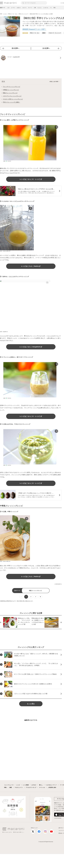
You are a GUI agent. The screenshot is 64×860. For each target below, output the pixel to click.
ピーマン (13, 7)
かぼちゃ (19, 7)
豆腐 (35, 7)
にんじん (40, 7)
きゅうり (24, 7)
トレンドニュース (9, 785)
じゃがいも (45, 7)
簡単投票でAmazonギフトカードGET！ (34, 29)
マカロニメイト (19, 787)
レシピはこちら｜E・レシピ (30, 179)
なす (9, 7)
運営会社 (60, 833)
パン (51, 7)
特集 (5, 787)
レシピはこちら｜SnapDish (30, 347)
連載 (10, 787)
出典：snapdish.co (4, 331)
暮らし (41, 785)
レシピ (18, 785)
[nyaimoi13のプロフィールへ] (31, 57)
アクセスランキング (31, 787)
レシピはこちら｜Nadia (30, 266)
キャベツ (30, 7)
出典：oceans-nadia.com (5, 251)
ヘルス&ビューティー (51, 785)
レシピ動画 (26, 785)
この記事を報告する (58, 584)
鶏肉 (55, 7)
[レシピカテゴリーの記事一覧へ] (25, 33)
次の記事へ (46, 48)
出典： (4, 161)
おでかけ (34, 785)
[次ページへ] (40, 597)
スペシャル (42, 787)
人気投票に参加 (52, 787)
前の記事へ (15, 48)
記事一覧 (60, 827)
